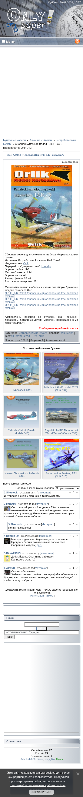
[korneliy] (7, 508)
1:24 (34, 336)
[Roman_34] (7, 541)
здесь (38, 545)
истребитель (23, 336)
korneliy (46, 266)
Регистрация (37, 595)
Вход (50, 595)
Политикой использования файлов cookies (38, 785)
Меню (10, 41)
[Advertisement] (41, 91)
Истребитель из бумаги (33, 333)
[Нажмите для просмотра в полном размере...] (41, 248)
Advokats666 (28, 759)
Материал (43, 492)
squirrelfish (67, 333)
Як (12, 336)
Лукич (59, 759)
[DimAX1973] (7, 558)
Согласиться (41, 792)
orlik (41, 336)
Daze (40, 759)
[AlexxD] (7, 572)
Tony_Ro (49, 759)
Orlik (26, 263)
